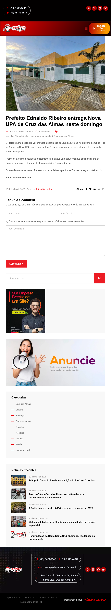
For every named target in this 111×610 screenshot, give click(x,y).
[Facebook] (100, 8)
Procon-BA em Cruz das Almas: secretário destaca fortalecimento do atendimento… (56, 496)
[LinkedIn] (96, 189)
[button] (86, 28)
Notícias (29, 131)
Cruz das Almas (16, 131)
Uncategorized (23, 450)
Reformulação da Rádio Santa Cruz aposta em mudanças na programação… (62, 537)
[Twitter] (105, 8)
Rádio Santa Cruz (44, 189)
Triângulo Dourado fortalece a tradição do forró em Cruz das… (63, 480)
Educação (20, 415)
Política (19, 438)
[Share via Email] (103, 189)
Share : (80, 189)
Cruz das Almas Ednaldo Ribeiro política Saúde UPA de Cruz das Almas (40, 136)
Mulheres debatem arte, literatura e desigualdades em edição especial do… (62, 524)
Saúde (19, 444)
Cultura (19, 409)
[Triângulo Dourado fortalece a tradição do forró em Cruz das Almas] (18, 480)
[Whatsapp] (88, 8)
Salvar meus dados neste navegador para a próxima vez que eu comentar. (46, 221)
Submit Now (16, 263)
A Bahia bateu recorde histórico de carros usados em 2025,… (62, 508)
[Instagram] (94, 8)
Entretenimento (23, 421)
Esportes (20, 427)
